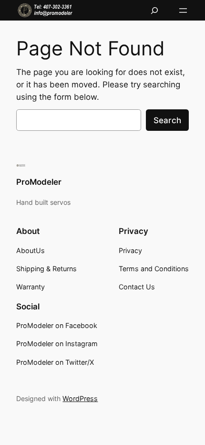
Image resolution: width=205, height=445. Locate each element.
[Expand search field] (154, 10)
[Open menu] (183, 10)
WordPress (80, 398)
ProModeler (39, 182)
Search (167, 120)
